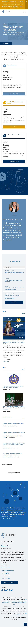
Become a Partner (7, 518)
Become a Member (13, 161)
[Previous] (13, 215)
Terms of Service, (9, 601)
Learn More (16, 8)
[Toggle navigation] (24, 11)
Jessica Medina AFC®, (8, 448)
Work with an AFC (13, 93)
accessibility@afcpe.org (17, 615)
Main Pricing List (5, 573)
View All (13, 302)
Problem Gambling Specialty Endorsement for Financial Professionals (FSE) (12, 297)
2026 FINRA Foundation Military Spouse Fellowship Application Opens (14, 379)
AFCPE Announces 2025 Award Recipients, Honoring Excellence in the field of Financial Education (14, 399)
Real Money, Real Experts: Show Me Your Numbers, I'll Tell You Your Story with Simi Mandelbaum (14, 328)
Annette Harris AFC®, (8, 436)
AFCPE (7, 11)
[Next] (15, 215)
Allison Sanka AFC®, (7, 427)
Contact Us (4, 546)
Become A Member (5, 567)
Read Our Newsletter (9, 582)
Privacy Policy (20, 601)
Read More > (6, 361)
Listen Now (5, 43)
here (26, 613)
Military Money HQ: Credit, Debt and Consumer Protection (14, 288)
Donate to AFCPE (5, 578)
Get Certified (14, 127)
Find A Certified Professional (7, 570)
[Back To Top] (25, 624)
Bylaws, (14, 601)
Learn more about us (5, 576)
